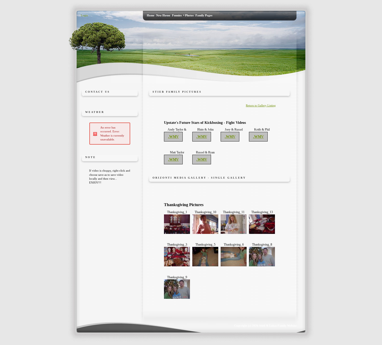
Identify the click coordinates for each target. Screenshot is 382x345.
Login (84, 15)
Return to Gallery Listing (261, 105)
